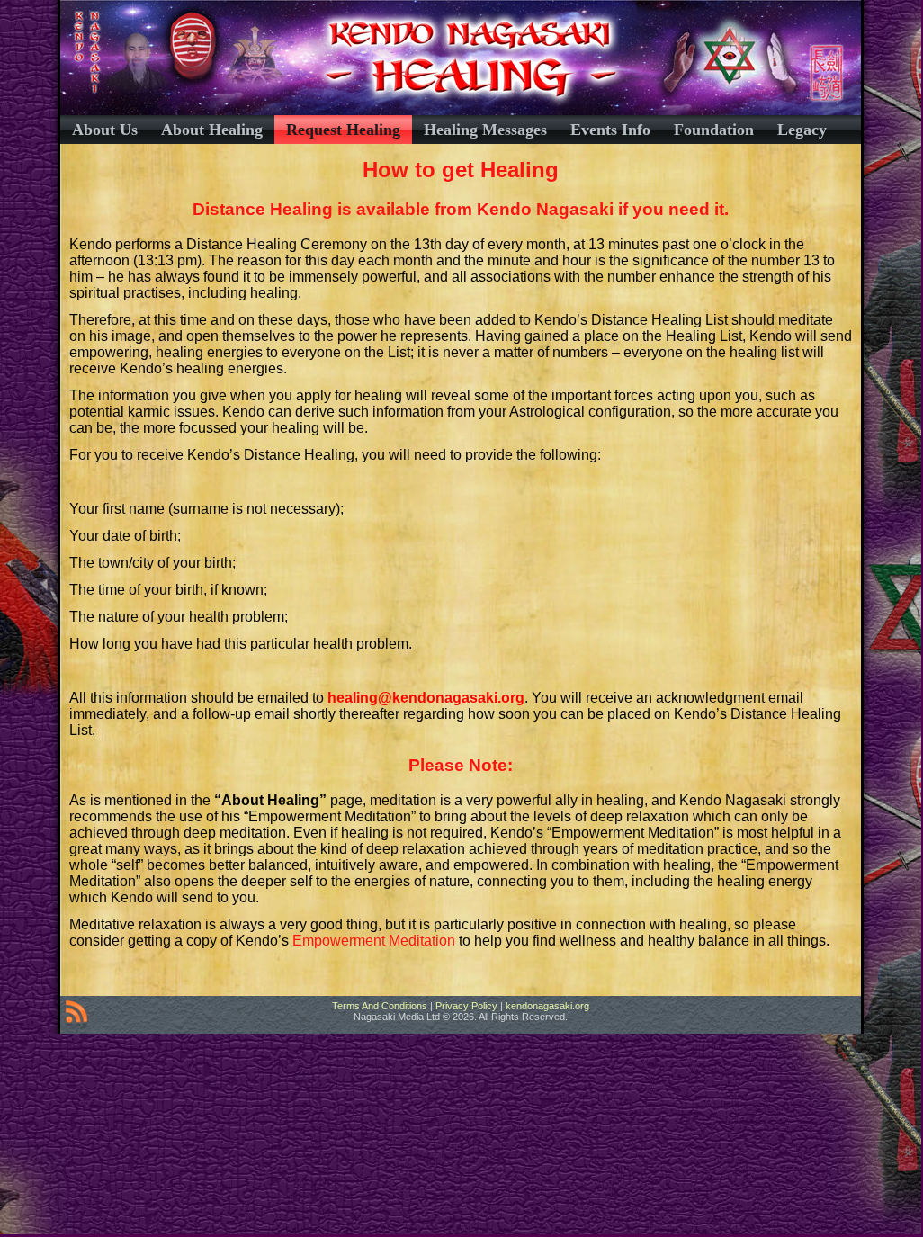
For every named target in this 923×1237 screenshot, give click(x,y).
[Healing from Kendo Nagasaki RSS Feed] (76, 1014)
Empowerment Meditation (373, 940)
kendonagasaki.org (547, 1005)
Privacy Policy (466, 1005)
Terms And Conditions (379, 1005)
